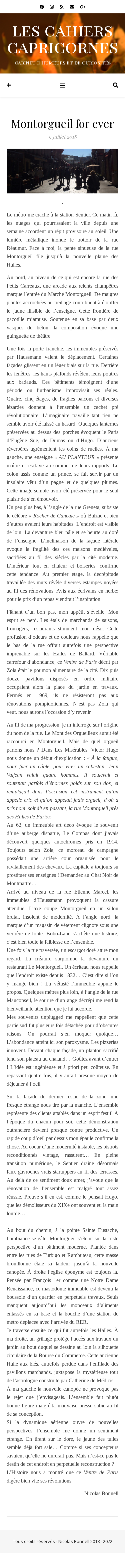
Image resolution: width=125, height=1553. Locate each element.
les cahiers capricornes (62, 38)
